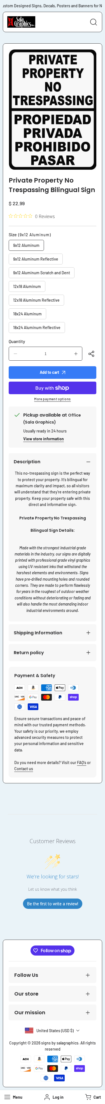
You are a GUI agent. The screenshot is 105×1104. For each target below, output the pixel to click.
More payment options (52, 399)
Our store (26, 993)
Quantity (17, 341)
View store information (43, 438)
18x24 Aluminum (27, 313)
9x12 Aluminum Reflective (35, 259)
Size (30, 234)
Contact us (23, 768)
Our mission (29, 1012)
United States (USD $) (55, 1030)
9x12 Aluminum (26, 245)
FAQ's (81, 762)
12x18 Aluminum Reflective (36, 300)
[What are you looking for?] (93, 22)
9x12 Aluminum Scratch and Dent (41, 272)
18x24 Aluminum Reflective (36, 327)
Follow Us (26, 974)
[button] (92, 1097)
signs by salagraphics (59, 1043)
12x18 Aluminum (27, 286)
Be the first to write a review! (52, 903)
